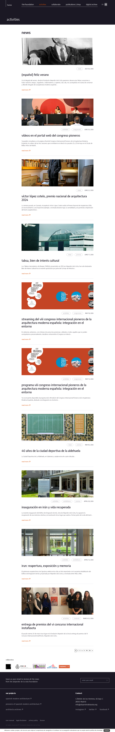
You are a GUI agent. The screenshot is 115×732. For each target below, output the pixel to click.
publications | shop (73, 4)
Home (9, 5)
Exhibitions (67, 501)
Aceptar (106, 730)
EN (106, 4)
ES (102, 4)
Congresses (77, 129)
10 (87, 650)
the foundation (28, 4)
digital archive (91, 4)
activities (42, 4)
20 (89, 650)
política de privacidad (96, 730)
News (79, 69)
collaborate (55, 4)
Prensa (78, 255)
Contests (77, 618)
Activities (65, 129)
